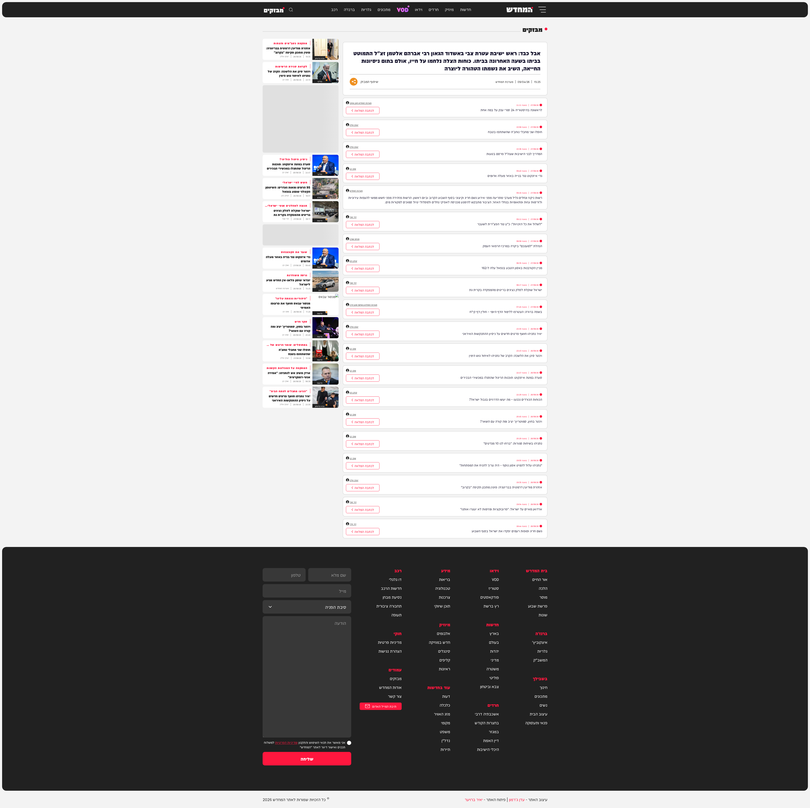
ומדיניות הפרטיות (286, 742)
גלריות (366, 9)
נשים (543, 705)
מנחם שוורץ (354, 238)
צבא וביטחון (489, 686)
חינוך (543, 687)
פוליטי (494, 677)
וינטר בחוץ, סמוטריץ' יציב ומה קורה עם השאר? (511, 421)
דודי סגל (353, 216)
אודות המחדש (390, 687)
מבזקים (396, 678)
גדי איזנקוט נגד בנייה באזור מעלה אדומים (514, 175)
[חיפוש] (291, 9)
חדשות (465, 9)
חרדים (434, 9)
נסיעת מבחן (392, 597)
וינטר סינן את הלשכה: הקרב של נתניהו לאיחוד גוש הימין (505, 355)
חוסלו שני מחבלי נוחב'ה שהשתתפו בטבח (515, 131)
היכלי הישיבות (488, 749)
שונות (543, 614)
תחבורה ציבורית (389, 605)
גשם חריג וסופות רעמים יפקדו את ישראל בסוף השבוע (507, 530)
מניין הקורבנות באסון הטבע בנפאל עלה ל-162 (512, 267)
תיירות (445, 749)
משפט (445, 731)
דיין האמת (491, 740)
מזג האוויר (442, 713)
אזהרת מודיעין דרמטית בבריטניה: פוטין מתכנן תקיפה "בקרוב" (501, 487)
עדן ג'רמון (517, 799)
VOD (403, 9)
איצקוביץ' (539, 642)
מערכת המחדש (356, 190)
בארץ (494, 633)
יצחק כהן (353, 260)
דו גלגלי (395, 579)
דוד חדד (353, 524)
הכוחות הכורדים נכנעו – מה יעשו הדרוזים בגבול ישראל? (505, 399)
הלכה (543, 588)
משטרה (492, 668)
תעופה (396, 614)
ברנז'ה (349, 9)
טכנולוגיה (442, 588)
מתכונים (384, 9)
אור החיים (539, 579)
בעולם (494, 642)
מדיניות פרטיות (390, 642)
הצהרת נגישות (390, 651)
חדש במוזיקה (439, 642)
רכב (334, 9)
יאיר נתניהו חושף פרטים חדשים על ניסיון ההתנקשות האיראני (502, 333)
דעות (446, 696)
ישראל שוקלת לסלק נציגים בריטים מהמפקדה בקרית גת (505, 289)
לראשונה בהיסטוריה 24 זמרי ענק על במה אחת (511, 109)
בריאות (444, 579)
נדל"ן (445, 740)
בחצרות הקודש (487, 722)
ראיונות (444, 668)
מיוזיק (449, 9)
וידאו (418, 9)
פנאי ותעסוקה (536, 722)
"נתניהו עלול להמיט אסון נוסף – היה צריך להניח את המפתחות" (500, 465)
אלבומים (443, 633)
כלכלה (445, 705)
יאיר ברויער (474, 799)
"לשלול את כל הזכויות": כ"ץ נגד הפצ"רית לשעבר (509, 223)
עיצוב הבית (538, 713)
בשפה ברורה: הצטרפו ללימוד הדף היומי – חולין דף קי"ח (506, 311)
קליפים (444, 659)
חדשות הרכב (391, 588)
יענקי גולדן (354, 124)
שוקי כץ (353, 168)
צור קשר (395, 696)
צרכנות (444, 597)
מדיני (495, 659)
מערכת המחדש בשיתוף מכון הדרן (363, 304)
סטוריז (494, 588)
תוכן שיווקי (442, 605)
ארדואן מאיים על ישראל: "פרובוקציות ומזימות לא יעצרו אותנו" (501, 508)
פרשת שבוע (537, 605)
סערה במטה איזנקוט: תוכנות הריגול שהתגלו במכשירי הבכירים (501, 377)
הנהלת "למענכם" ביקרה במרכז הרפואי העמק (512, 245)
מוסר (543, 597)
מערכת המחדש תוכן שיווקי (360, 102)
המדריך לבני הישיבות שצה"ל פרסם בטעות (514, 153)
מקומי (445, 722)
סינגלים (444, 651)
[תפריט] (541, 9)
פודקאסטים (489, 597)
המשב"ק (540, 659)
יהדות (494, 651)
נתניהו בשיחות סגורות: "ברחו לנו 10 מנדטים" (512, 443)
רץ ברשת (491, 605)
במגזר (494, 731)
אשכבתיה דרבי (487, 713)
